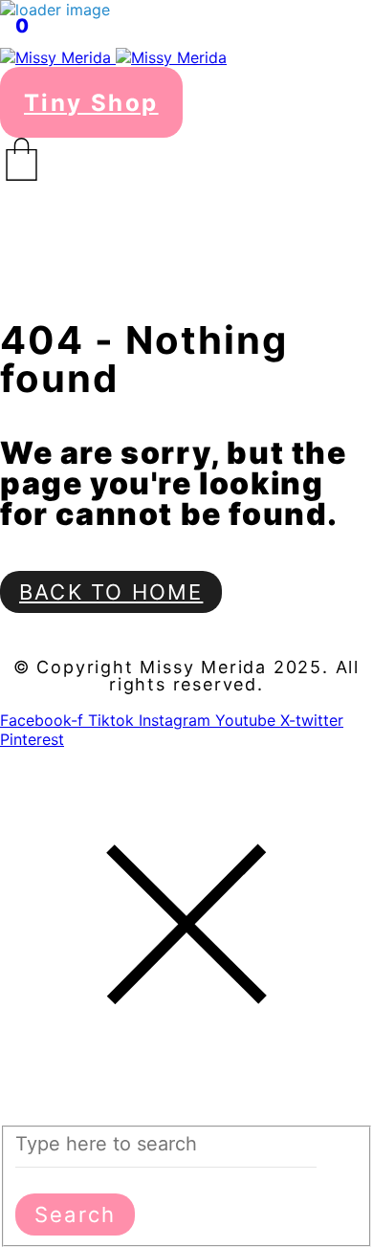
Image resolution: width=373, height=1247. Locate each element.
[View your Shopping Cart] (186, 159)
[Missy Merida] (113, 57)
